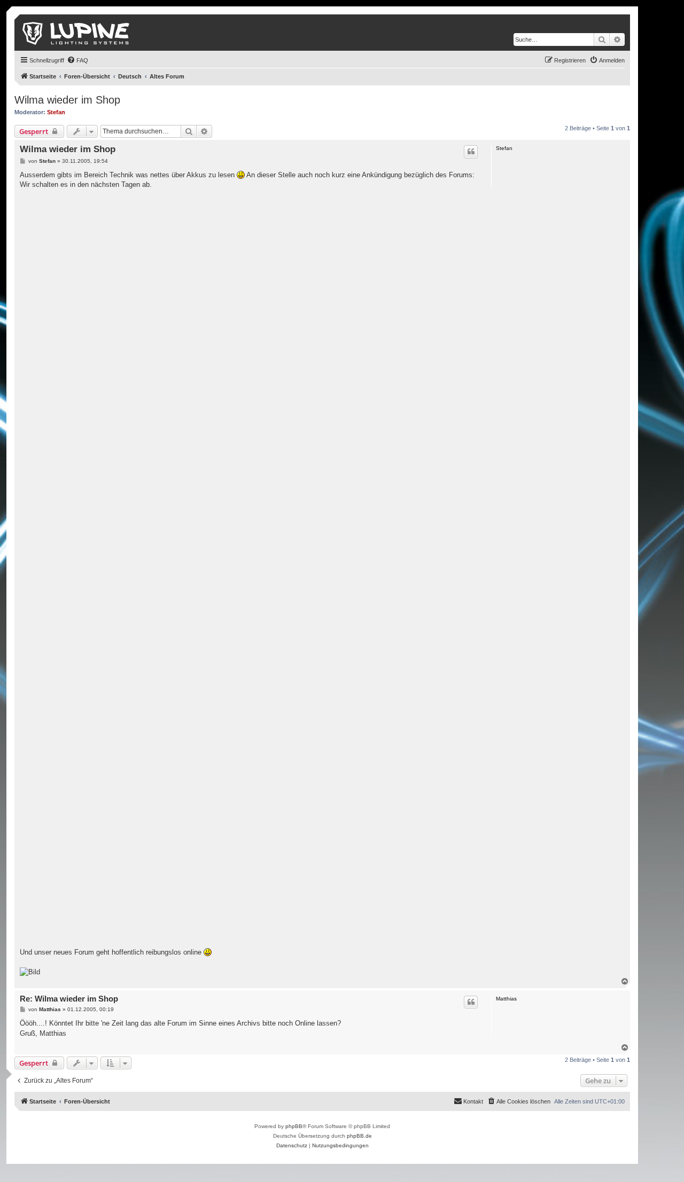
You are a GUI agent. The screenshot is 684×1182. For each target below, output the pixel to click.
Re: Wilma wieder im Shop (69, 998)
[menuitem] (77, 60)
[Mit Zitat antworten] (471, 151)
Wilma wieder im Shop (67, 100)
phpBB (293, 1126)
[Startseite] (76, 32)
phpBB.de (359, 1136)
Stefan (56, 112)
